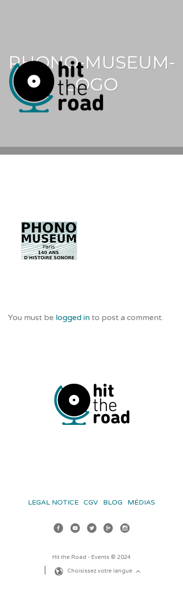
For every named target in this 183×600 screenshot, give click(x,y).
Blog (112, 502)
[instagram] (125, 529)
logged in (73, 318)
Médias (141, 502)
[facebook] (58, 529)
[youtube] (75, 529)
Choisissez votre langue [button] (100, 571)
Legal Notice (53, 502)
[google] (108, 529)
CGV (90, 502)
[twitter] (92, 529)
